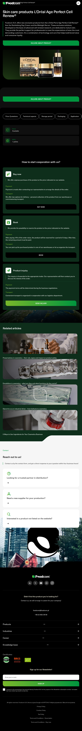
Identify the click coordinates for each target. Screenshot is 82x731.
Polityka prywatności (55, 702)
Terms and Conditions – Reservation (41, 718)
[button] (41, 478)
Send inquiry (41, 303)
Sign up (41, 683)
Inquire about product (41, 43)
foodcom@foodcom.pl (41, 610)
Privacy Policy (41, 706)
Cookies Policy (41, 710)
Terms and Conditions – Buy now (41, 722)
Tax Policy (41, 714)
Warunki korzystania (69, 702)
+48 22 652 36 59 (41, 615)
